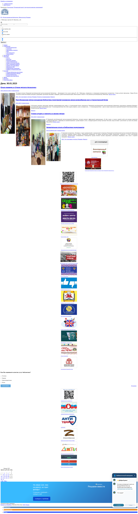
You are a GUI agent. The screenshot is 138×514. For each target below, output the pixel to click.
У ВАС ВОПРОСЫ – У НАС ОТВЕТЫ (66, 342)
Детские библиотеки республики (14, 72)
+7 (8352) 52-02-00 (7, 3)
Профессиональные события (13, 73)
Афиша (5, 77)
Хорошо (4, 378)
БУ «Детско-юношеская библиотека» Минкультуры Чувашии (16, 17)
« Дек (2, 481)
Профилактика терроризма (12, 68)
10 (3, 474)
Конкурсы (8, 59)
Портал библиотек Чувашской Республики (67, 369)
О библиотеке (6, 46)
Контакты (5, 78)
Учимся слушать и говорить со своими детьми (47, 114)
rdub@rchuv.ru (6, 5)
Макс (6, 512)
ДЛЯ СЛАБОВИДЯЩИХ (101, 142)
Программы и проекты (12, 50)
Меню (4, 42)
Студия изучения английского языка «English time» (68, 329)
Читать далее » (112, 94)
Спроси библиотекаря (11, 61)
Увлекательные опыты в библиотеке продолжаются (65, 127)
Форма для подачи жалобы (12, 63)
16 (1, 476)
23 (1, 477)
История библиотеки (11, 47)
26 (6, 477)
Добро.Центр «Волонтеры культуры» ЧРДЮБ (67, 223)
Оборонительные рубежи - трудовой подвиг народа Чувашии (69, 263)
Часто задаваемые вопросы (13, 64)
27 (8, 477)
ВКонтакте (7, 507)
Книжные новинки (11, 60)
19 (6, 476)
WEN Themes (26, 504)
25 (4, 477)
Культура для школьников (43, 96)
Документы (6, 55)
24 (3, 477)
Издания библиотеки (11, 74)
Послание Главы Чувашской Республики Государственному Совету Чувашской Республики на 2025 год (99, 170)
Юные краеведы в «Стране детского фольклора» (18, 87)
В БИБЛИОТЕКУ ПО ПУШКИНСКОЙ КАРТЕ (67, 210)
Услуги (8, 58)
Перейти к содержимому (7, 1)
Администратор (15, 90)
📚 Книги (119, 505)
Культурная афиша (8, 80)
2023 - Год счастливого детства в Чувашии (26, 96)
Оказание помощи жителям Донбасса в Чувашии (68, 440)
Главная (5, 45)
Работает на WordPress (6, 504)
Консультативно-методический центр (66, 316)
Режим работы (9, 54)
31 (3, 479)
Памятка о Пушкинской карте (13, 69)
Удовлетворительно (7, 380)
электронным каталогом (124, 489)
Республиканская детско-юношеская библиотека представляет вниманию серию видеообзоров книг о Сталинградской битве (62, 100)
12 (6, 474)
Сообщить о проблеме (41, 498)
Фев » (5, 481)
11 (4, 474)
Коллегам (5, 70)
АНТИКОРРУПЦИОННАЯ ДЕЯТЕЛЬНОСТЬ (67, 414)
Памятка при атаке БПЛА (12, 65)
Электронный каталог (94, 157)
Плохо (3, 382)
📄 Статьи (130, 505)
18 (4, 476)
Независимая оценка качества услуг (66, 289)
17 (3, 476)
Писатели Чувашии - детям (64, 236)
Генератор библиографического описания (67, 467)
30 (1, 479)
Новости (52, 96)
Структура (9, 48)
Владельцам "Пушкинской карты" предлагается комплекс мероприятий (25, 7)
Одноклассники (8, 509)
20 (8, 476)
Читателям (6, 56)
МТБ (7, 51)
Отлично (4, 376)
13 (8, 474)
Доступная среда (10, 52)
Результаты (133, 385)
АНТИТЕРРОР (63, 427)
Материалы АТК (10, 67)
